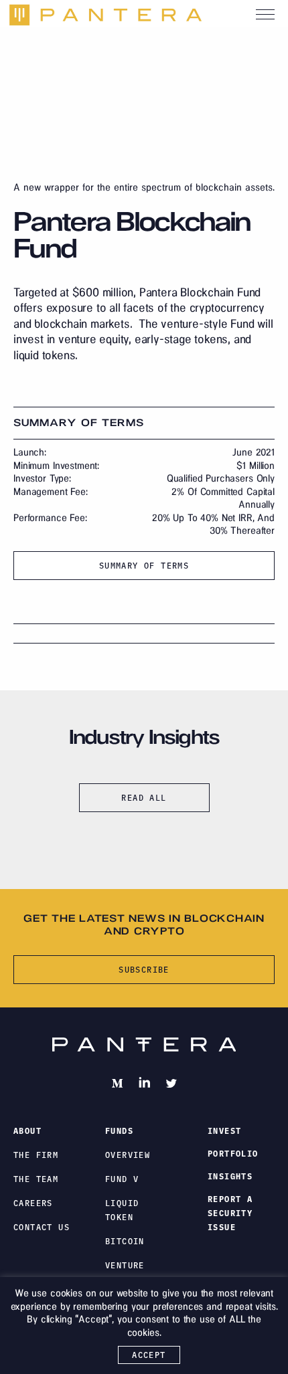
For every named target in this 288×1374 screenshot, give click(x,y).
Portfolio (233, 1154)
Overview (127, 1155)
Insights (230, 1176)
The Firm (35, 1155)
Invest (224, 1131)
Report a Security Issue (230, 1213)
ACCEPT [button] (148, 1355)
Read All (143, 798)
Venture (125, 1265)
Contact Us (41, 1227)
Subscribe (144, 970)
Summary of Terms (144, 566)
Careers (33, 1203)
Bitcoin (125, 1241)
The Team (35, 1179)
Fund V (122, 1179)
